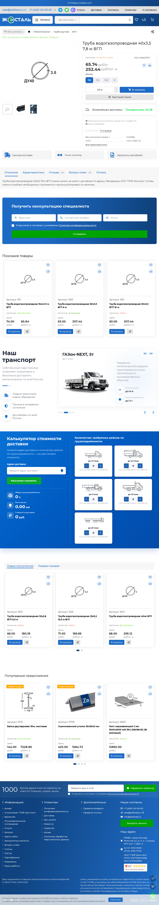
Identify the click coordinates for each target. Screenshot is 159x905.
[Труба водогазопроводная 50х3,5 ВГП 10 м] (131, 278)
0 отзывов (105, 130)
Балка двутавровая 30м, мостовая (27, 726)
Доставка (96, 10)
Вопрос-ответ (80, 172)
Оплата (101, 172)
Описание (11, 172)
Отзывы (56, 172)
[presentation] (5, 610)
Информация (14, 802)
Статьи (8, 849)
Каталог (45, 19)
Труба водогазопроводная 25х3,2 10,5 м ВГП (77, 618)
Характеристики (33, 172)
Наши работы (12, 866)
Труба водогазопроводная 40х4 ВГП (130, 616)
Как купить (50, 819)
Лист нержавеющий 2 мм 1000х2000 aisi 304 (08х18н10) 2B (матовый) (128, 729)
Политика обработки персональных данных (56, 838)
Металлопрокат (42, 31)
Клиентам (51, 802)
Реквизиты (10, 861)
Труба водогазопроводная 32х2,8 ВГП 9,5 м (26, 618)
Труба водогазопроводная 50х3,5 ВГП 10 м (128, 306)
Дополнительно (95, 802)
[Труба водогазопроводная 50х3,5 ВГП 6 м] (79, 278)
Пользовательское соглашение (15, 822)
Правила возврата (93, 808)
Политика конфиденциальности (56, 810)
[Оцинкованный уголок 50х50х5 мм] (79, 701)
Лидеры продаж (49, 565)
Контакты (113, 10)
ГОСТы (8, 853)
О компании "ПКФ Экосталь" (20, 812)
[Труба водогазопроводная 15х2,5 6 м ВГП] (28, 278)
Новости (48, 824)
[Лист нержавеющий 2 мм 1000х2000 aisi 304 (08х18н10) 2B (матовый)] (130, 701)
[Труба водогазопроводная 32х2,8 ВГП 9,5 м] (28, 590)
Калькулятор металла (17, 840)
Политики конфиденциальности (77, 225)
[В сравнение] (149, 65)
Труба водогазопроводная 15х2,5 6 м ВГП (27, 306)
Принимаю (115, 899)
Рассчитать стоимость (23, 480)
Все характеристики (96, 144)
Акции (8, 808)
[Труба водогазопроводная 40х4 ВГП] (130, 590)
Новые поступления (20, 565)
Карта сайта (11, 836)
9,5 (97, 80)
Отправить (79, 234)
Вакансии (10, 817)
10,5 (106, 80)
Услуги (81, 10)
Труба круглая (61, 31)
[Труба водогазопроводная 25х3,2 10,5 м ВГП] (79, 590)
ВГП (74, 31)
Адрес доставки (16, 464)
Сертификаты (12, 857)
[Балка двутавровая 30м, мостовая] (28, 701)
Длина (89, 74)
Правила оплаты (92, 812)
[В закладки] (144, 65)
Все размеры (15, 31)
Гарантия (49, 828)
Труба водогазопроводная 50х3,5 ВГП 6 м (77, 306)
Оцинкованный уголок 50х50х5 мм (78, 726)
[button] (78, 650)
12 (115, 80)
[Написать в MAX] (73, 10)
